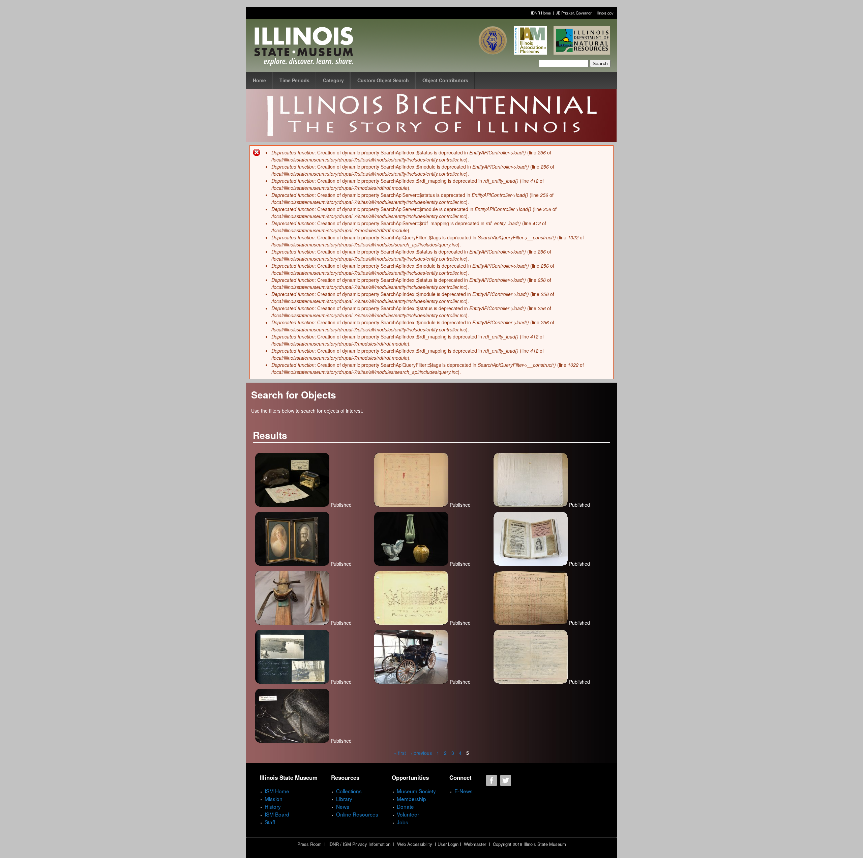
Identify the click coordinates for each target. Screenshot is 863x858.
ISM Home (277, 791)
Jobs (402, 822)
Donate (405, 806)
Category (333, 80)
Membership (411, 798)
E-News (463, 791)
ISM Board (277, 814)
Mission (273, 798)
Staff (270, 822)
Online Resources (357, 814)
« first (400, 752)
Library (344, 798)
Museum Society (416, 791)
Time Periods (294, 80)
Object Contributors (445, 80)
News (342, 806)
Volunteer (408, 814)
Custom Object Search (383, 80)
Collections (349, 791)
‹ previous (421, 752)
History (273, 806)
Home (259, 80)
